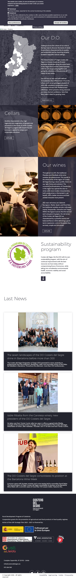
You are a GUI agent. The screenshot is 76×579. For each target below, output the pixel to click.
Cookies (60, 575)
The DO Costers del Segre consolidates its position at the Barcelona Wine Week (37, 477)
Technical (12, 9)
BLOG (13, 26)
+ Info (17, 5)
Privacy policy (69, 575)
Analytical (12, 13)
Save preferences (14, 22)
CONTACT (21, 26)
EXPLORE (9, 138)
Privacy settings (38, 27)
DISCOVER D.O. (47, 100)
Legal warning (52, 575)
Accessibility (43, 575)
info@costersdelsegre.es (12, 564)
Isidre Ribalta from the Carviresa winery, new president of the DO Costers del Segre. (32, 417)
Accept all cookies (61, 22)
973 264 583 (8, 567)
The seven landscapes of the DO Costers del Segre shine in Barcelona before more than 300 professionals (35, 357)
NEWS (6, 26)
